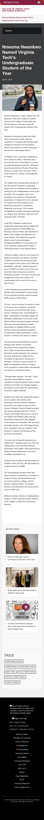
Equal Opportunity (22, 776)
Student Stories (12, 682)
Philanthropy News (27, 672)
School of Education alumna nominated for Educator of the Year (21, 558)
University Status (22, 734)
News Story (10, 672)
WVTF (22, 780)
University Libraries (22, 753)
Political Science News (15, 677)
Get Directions (18, 722)
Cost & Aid (22, 765)
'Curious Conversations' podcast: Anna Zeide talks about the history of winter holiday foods (22, 626)
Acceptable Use (22, 745)
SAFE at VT (22, 768)
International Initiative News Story (20, 666)
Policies (22, 772)
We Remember (23, 750)
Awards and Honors (13, 661)
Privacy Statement (22, 742)
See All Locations (19, 726)
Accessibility (22, 757)
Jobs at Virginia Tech (22, 787)
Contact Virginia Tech (22, 729)
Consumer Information (22, 761)
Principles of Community (22, 738)
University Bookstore (22, 783)
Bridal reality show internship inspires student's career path (22, 591)
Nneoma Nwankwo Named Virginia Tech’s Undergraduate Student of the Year (17, 19)
